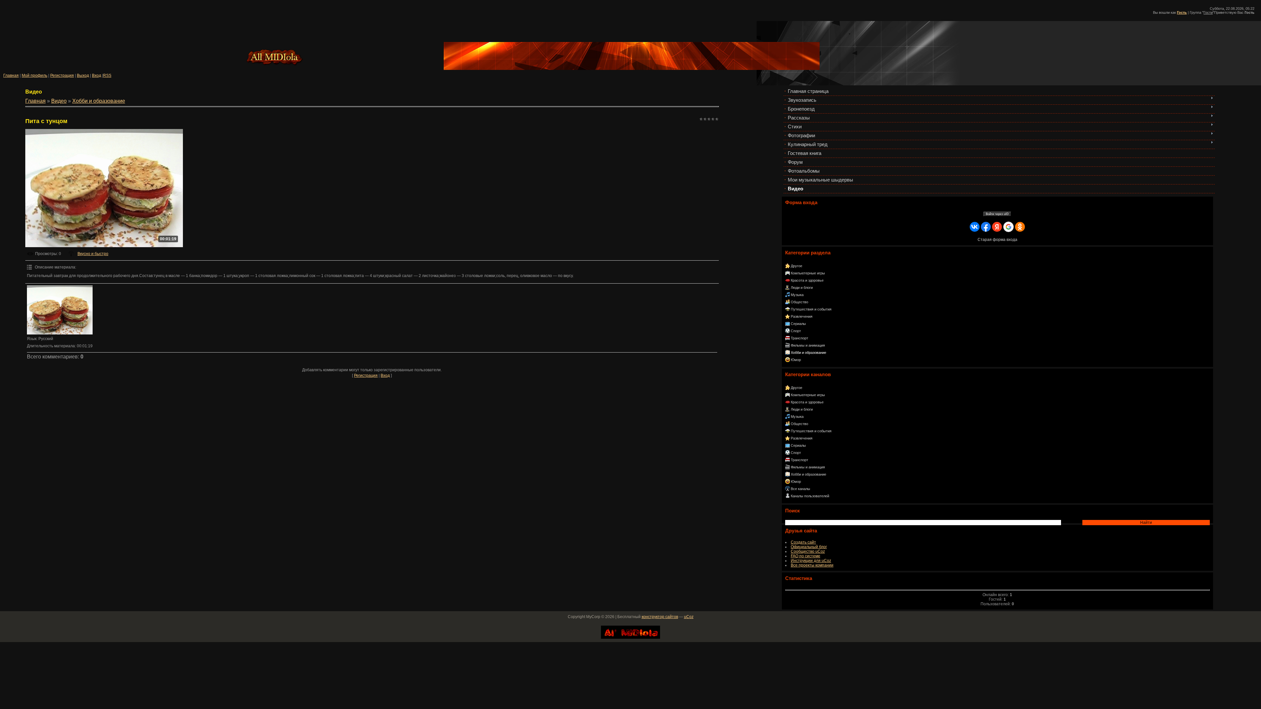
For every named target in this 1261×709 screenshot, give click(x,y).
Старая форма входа (997, 239)
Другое (796, 266)
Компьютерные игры (808, 273)
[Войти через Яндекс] (997, 227)
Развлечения (801, 316)
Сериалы (798, 324)
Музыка (797, 295)
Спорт (796, 331)
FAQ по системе (805, 556)
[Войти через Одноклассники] (1020, 227)
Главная (11, 75)
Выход (83, 75)
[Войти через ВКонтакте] (975, 227)
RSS (107, 75)
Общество (799, 302)
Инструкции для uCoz (811, 560)
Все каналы (800, 489)
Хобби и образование (808, 352)
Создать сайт (803, 542)
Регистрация (62, 75)
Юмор (796, 360)
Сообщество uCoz (808, 551)
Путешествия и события (811, 309)
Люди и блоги (802, 288)
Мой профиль (34, 75)
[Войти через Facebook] (986, 227)
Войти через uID (997, 214)
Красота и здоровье (807, 280)
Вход (96, 75)
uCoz (689, 616)
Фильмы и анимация (808, 345)
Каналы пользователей (810, 496)
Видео (59, 101)
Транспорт (799, 338)
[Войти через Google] (1008, 227)
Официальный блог (809, 547)
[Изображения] (60, 309)
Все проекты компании (812, 565)
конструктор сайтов (660, 616)
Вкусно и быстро (92, 253)
